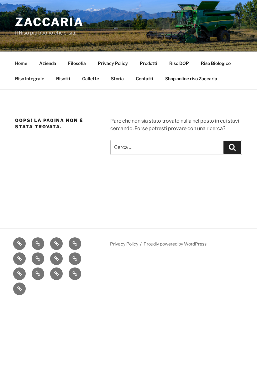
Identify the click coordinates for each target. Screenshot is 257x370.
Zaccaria (49, 22)
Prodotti (148, 63)
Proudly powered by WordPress (175, 243)
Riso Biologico (216, 63)
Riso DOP (179, 63)
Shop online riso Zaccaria (191, 78)
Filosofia (77, 63)
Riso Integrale (29, 78)
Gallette (90, 78)
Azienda (47, 63)
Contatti (144, 78)
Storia (117, 78)
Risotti (63, 78)
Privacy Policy (113, 63)
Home (21, 63)
